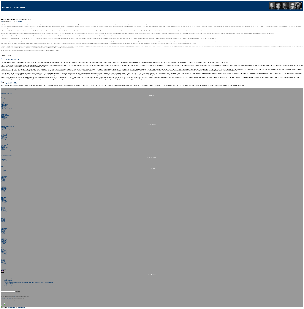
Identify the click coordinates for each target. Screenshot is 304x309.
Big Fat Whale (3, 159)
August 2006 (3, 216)
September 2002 (4, 268)
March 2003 (3, 261)
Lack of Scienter (4, 137)
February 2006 (3, 222)
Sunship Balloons (4, 118)
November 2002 (4, 265)
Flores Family (3, 106)
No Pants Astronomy (5, 115)
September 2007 (4, 201)
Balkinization (3, 127)
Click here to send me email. (6, 93)
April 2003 (3, 260)
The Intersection (4, 135)
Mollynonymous (4, 97)
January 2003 (3, 263)
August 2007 (3, 202)
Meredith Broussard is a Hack (10, 285)
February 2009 (3, 182)
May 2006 (3, 219)
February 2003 (3, 262)
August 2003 (3, 255)
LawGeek (3, 138)
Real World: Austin (4, 147)
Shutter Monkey (4, 117)
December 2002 (4, 264)
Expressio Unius (4, 105)
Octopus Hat (3, 98)
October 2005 (3, 227)
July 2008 (3, 190)
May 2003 (3, 259)
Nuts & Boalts (3, 145)
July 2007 (3, 203)
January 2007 (3, 210)
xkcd (2, 166)
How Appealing (4, 134)
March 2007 (3, 208)
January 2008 (3, 197)
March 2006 (3, 221)
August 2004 (3, 242)
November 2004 (4, 239)
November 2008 (4, 186)
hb (2, 21)
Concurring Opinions (5, 128)
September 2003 (4, 254)
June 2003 (3, 258)
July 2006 (3, 217)
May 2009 (3, 179)
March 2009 (3, 181)
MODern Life (3, 141)
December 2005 (4, 224)
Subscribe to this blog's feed (17, 303)
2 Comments (19, 21)
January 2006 (3, 223)
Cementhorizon (21, 307)
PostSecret (3, 116)
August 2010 (3, 170)
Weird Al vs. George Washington (10, 286)
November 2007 (4, 199)
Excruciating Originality (8, 283)
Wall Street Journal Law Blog (6, 155)
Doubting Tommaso (4, 104)
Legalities (3, 140)
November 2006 (4, 212)
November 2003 (4, 252)
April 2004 (3, 247)
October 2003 (3, 253)
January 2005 (3, 237)
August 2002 (3, 269)
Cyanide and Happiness (5, 160)
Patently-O (3, 146)
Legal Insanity (3, 139)
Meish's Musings (4, 114)
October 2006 (3, 213)
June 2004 (3, 244)
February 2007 (3, 209)
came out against (26, 24)
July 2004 (3, 243)
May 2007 (3, 206)
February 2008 (3, 196)
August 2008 (3, 189)
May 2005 (3, 232)
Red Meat (2, 165)
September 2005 (4, 228)
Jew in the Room (4, 109)
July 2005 (3, 230)
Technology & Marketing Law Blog (7, 151)
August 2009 (3, 177)
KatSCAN (2, 136)
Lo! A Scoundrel (7, 281)
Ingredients (6, 284)
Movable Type (11, 307)
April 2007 (3, 207)
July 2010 (3, 171)
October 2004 (3, 240)
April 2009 (3, 180)
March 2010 (3, 172)
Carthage (2, 102)
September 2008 (4, 188)
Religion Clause (4, 148)
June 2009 (3, 178)
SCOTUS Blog (3, 149)
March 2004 (3, 248)
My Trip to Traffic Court (8, 279)
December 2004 (4, 238)
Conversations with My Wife (6, 298)
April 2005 (3, 233)
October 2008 (3, 187)
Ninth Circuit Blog (4, 144)
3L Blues (2, 300)
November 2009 (4, 175)
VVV (2, 120)
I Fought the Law (9, 4)
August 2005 (3, 229)
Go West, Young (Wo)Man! (6, 133)
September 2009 (4, 176)
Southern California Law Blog (6, 150)
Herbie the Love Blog (5, 107)
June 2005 (3, 231)
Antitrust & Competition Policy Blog (7, 126)
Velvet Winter (3, 119)
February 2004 (3, 249)
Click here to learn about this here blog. (8, 89)
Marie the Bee (3, 113)
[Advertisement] (29, 14)
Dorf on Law (3, 130)
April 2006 (3, 220)
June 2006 (3, 218)
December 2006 (4, 211)
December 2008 (4, 185)
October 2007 (3, 200)
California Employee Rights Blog (7, 129)
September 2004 (4, 241)
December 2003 (4, 251)
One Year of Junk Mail (8, 280)
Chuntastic (3, 103)
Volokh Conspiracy (4, 154)
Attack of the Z (3, 99)
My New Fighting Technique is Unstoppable (9, 161)
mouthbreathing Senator (61, 24)
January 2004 (3, 250)
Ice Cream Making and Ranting (7, 108)
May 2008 (3, 192)
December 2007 (4, 198)
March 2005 (3, 234)
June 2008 (3, 191)
